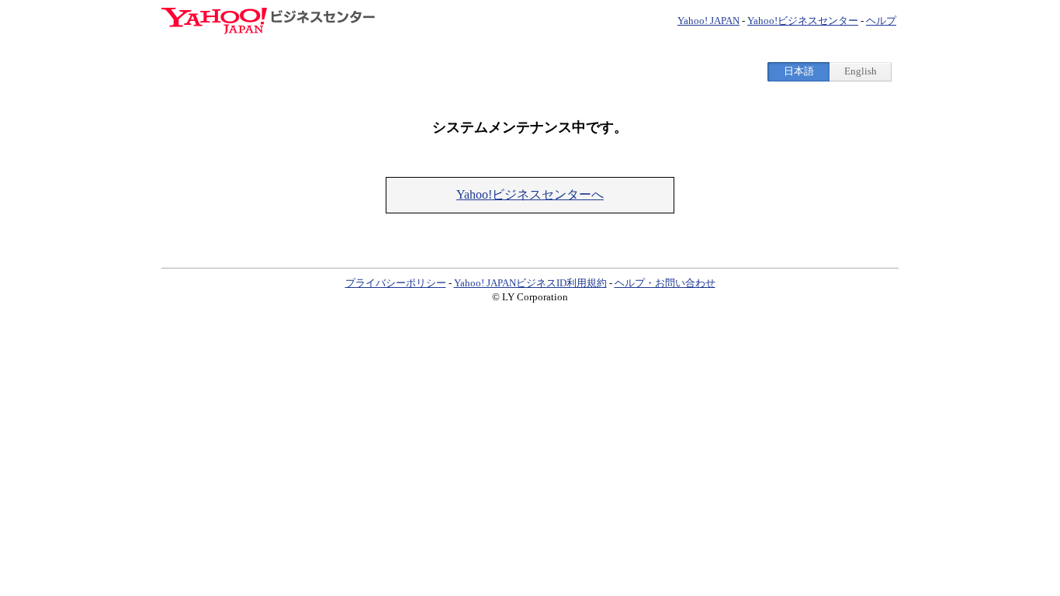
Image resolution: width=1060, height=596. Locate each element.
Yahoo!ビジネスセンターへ (530, 194)
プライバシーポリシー (395, 283)
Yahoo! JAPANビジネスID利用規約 (530, 283)
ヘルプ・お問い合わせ (665, 283)
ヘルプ (881, 20)
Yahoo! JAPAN (708, 20)
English (860, 71)
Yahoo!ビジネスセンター (802, 20)
